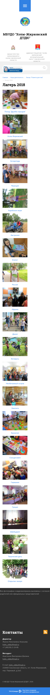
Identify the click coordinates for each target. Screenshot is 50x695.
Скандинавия (15, 458)
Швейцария (15, 532)
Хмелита (15, 408)
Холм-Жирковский (15, 136)
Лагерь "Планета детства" (34, 77)
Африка (15, 309)
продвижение (34, 692)
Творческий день (15, 556)
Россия (15, 285)
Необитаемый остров (15, 383)
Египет (15, 260)
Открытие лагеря (15, 581)
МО (40, 53)
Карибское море (15, 210)
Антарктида (15, 161)
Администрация (32, 53)
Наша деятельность (16, 77)
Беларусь (15, 359)
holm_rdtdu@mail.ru (11, 645)
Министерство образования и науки (12, 56)
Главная (5, 77)
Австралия (15, 235)
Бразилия (15, 433)
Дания (15, 334)
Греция (15, 507)
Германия (15, 482)
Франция (15, 186)
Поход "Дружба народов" (15, 112)
